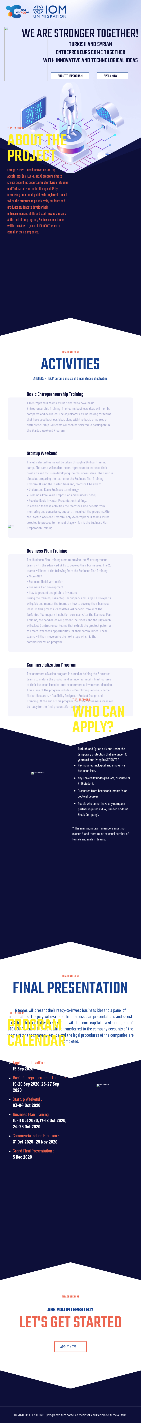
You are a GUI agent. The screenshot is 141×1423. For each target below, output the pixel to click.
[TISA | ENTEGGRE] (36, 11)
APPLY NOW (111, 76)
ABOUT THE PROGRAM (70, 76)
